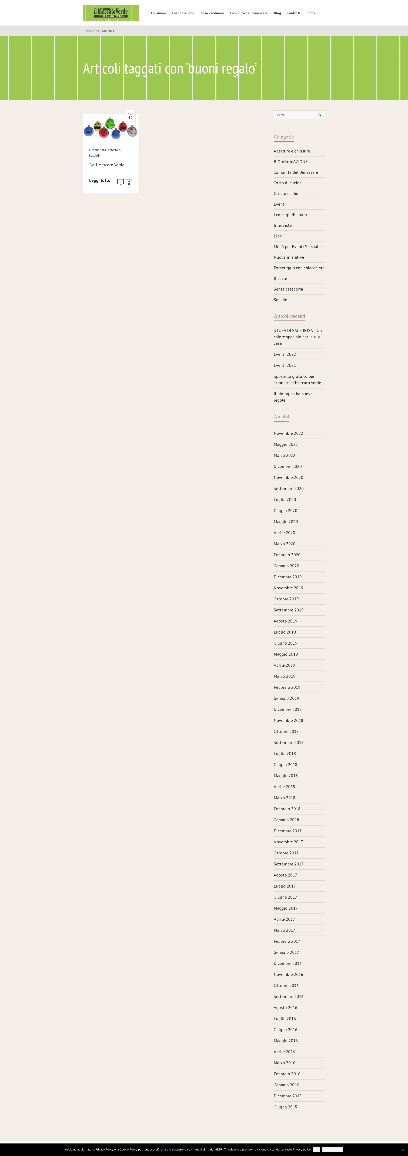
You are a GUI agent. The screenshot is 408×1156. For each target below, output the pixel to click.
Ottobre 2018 (286, 731)
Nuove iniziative (289, 257)
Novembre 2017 (288, 842)
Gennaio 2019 (286, 698)
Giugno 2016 (285, 1029)
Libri (278, 236)
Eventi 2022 (285, 354)
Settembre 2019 (289, 610)
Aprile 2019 (284, 665)
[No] (403, 1150)
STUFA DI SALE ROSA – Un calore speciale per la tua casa (298, 337)
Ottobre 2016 (286, 985)
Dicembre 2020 (288, 466)
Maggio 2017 (286, 908)
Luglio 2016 (285, 1018)
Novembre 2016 (288, 974)
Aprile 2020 (284, 532)
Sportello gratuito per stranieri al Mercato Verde (297, 379)
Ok (316, 1149)
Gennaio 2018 (286, 820)
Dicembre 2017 (288, 831)
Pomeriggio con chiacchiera (299, 268)
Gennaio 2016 (286, 1085)
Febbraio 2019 (287, 687)
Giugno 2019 (285, 643)
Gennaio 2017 (286, 952)
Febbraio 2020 (287, 555)
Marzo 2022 (284, 455)
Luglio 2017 (285, 886)
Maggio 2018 (286, 775)
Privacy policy (332, 1149)
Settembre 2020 (289, 488)
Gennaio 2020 (286, 566)
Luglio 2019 (285, 632)
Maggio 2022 (286, 444)
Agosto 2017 (285, 875)
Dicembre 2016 (288, 963)
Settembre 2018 (289, 742)
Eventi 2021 (285, 365)
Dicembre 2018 (288, 709)
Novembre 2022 (288, 433)
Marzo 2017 (284, 930)
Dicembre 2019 (288, 577)
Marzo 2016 (284, 1063)
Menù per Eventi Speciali (297, 246)
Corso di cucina (288, 183)
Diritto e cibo (286, 193)
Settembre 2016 (289, 996)
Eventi (280, 204)
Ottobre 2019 (286, 599)
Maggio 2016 (286, 1040)
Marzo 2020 (284, 543)
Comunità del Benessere (296, 172)
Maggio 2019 (286, 654)
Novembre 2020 (288, 477)
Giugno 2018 (285, 764)
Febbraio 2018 (287, 809)
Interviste (283, 225)
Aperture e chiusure (292, 151)
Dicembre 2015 (288, 1096)
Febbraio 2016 (287, 1074)
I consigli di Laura (290, 214)
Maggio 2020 (286, 521)
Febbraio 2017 (287, 941)
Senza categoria (288, 289)
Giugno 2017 (285, 897)
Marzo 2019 (284, 676)
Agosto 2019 (285, 621)
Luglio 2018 (285, 753)
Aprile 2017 (284, 919)
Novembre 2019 (288, 588)
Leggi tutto (99, 180)
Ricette (280, 278)
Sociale (280, 299)
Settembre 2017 (289, 864)
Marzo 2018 (284, 797)
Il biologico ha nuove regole (293, 397)
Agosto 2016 (285, 1007)
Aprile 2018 (284, 786)
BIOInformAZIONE (291, 161)
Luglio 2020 (285, 499)
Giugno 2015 (285, 1107)
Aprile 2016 (284, 1051)
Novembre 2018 (288, 720)
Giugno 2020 (285, 510)
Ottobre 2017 (286, 853)
